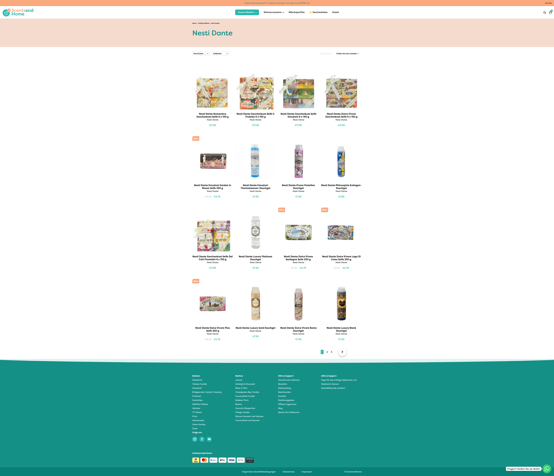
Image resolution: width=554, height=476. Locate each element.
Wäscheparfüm (297, 12)
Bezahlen (282, 384)
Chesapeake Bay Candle (247, 392)
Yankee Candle (199, 384)
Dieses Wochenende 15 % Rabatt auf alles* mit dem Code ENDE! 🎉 (277, 3)
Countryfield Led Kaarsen (247, 420)
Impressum (307, 471)
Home (194, 23)
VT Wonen (197, 412)
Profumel (196, 396)
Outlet (335, 12)
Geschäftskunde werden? (333, 388)
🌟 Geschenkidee (318, 12)
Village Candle (242, 412)
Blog (280, 408)
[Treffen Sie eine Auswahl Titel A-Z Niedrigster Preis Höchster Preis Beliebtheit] (347, 54)
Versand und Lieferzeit (289, 379)
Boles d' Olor (241, 388)
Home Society (199, 424)
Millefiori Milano (200, 404)
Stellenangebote (286, 400)
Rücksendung (284, 388)
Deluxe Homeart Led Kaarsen (249, 416)
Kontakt (282, 396)
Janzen (239, 379)
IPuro (194, 416)
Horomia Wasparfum (245, 408)
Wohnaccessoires (273, 12)
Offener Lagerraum (287, 404)
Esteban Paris (241, 400)
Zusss (194, 428)
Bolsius (238, 404)
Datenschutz (289, 471)
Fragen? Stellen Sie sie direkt (523, 468)
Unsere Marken (246, 12)
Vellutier (196, 408)
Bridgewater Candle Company (207, 392)
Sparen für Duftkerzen (288, 412)
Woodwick (197, 379)
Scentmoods (198, 420)
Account (548, 3)
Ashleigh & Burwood (245, 384)
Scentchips (197, 400)
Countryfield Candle (245, 396)
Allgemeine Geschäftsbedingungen (259, 471)
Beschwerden (284, 392)
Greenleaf (197, 388)
